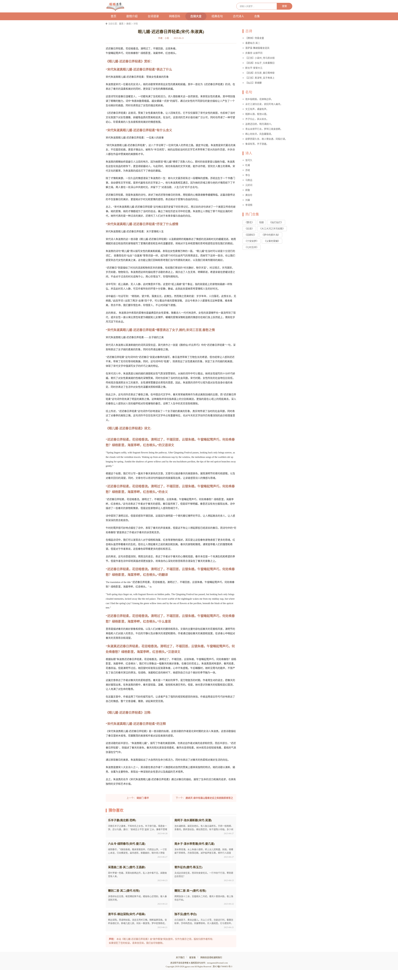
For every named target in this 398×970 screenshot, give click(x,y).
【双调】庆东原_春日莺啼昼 (260, 73)
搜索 (284, 6)
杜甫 (247, 165)
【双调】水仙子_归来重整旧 (260, 63)
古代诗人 (238, 16)
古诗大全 (195, 16)
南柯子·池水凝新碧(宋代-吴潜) (193, 820)
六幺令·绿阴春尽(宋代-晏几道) (126, 843)
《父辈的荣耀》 (272, 241)
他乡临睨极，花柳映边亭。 (259, 99)
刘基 (247, 200)
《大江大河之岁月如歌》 (272, 228)
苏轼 (247, 170)
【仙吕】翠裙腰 (253, 83)
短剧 (261, 222)
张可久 (248, 160)
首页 (113, 16)
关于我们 (180, 957)
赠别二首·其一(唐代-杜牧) (190, 890)
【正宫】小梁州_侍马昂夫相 (260, 58)
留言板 (192, 957)
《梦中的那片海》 (270, 235)
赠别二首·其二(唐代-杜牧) (124, 890)
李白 (247, 175)
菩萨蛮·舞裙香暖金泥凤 (257, 48)
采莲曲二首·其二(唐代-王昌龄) (126, 867)
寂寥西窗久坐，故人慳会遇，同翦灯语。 (266, 139)
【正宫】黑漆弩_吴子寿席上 (260, 78)
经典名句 (217, 16)
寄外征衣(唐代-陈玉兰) (188, 867)
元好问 (248, 185)
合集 (257, 16)
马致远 (248, 180)
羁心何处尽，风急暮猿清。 (259, 134)
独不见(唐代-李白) (185, 914)
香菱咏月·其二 (252, 43)
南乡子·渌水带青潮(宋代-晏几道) (194, 843)
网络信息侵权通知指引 (211, 957)
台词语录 (153, 16)
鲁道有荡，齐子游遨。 (257, 144)
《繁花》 (249, 222)
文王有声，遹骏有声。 (257, 109)
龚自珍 (248, 195)
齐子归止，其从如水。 (257, 119)
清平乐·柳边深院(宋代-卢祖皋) (126, 914)
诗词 (128, 24)
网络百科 (174, 16)
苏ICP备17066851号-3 (222, 966)
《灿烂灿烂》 (276, 222)
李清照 (248, 205)
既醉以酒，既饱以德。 (257, 114)
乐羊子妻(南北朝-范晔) (122, 820)
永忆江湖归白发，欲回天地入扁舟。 (264, 104)
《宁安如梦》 (252, 241)
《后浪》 (249, 228)
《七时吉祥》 (252, 247)
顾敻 (247, 190)
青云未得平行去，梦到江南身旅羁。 (264, 129)
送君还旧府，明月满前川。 (259, 124)
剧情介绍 (132, 16)
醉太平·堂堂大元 (253, 68)
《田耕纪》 (250, 235)
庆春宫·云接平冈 (253, 53)
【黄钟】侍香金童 (254, 38)
